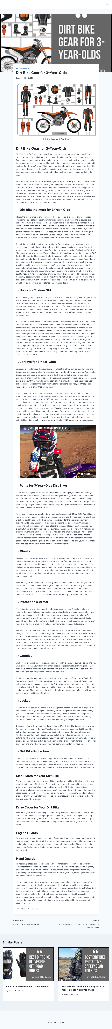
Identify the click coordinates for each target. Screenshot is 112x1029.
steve (20, 78)
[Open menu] (107, 4)
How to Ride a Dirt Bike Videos (26, 923)
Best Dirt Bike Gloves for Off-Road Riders (28, 986)
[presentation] (28, 964)
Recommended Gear (24, 68)
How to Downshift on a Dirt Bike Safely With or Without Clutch (79, 924)
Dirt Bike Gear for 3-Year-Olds (28, 909)
